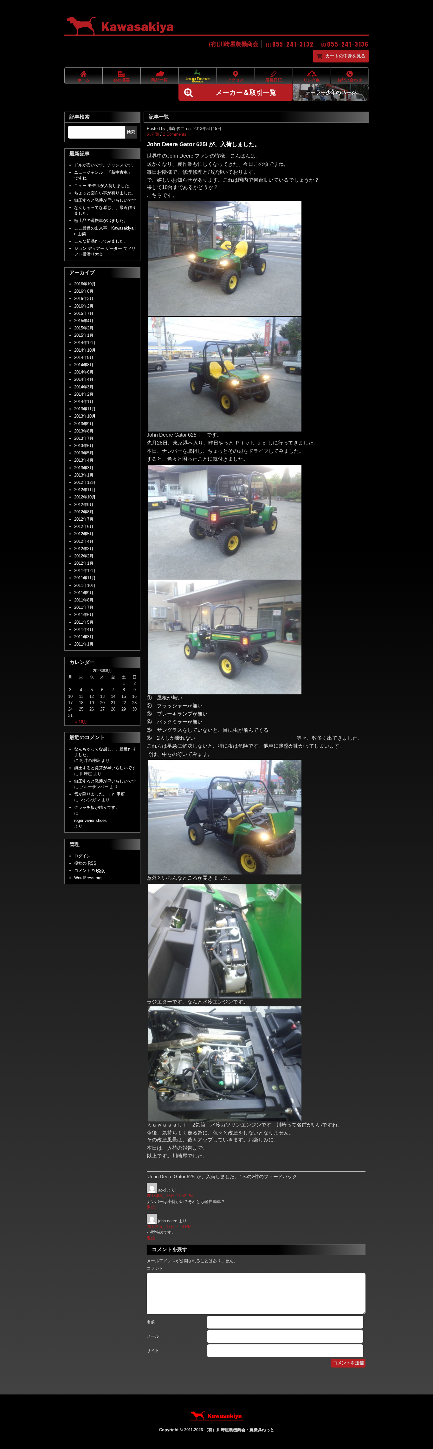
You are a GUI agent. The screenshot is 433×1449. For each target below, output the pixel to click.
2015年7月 (84, 313)
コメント (155, 1268)
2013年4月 (84, 460)
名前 (151, 1322)
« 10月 (81, 721)
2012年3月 (84, 548)
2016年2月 (84, 306)
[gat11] (225, 691)
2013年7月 (84, 438)
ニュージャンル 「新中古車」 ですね (105, 175)
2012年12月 (85, 482)
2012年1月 (84, 563)
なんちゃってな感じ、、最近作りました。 (105, 210)
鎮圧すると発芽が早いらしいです (105, 200)
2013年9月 (84, 423)
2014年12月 (85, 342)
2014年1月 (84, 401)
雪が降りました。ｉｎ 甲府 (99, 794)
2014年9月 (84, 357)
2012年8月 (84, 512)
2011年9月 (84, 592)
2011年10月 (85, 585)
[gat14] (225, 995)
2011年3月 (84, 636)
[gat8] (225, 312)
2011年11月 (85, 577)
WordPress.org (87, 877)
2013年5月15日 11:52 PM (170, 1195)
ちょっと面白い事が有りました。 (105, 193)
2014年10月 (85, 350)
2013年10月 (85, 416)
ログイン (82, 856)
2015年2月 (84, 328)
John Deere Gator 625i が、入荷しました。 (203, 144)
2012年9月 (84, 504)
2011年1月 (84, 644)
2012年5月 (84, 533)
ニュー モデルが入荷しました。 (103, 185)
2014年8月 (84, 364)
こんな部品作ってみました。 (101, 241)
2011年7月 (84, 607)
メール (153, 1336)
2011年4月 (84, 629)
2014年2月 (84, 394)
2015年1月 (84, 335)
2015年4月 (84, 320)
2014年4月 (84, 379)
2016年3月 (84, 298)
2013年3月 (84, 467)
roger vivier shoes (90, 820)
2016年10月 (85, 284)
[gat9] (225, 428)
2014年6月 (84, 372)
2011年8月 (84, 600)
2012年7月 (84, 519)
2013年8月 (84, 431)
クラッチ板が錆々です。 (97, 807)
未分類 (153, 134)
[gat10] (225, 576)
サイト (153, 1350)
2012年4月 (84, 541)
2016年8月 (84, 291)
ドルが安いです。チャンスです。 (105, 165)
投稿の (85, 863)
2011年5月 (84, 622)
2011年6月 (84, 614)
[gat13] (225, 871)
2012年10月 (85, 497)
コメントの (89, 870)
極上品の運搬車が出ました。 (101, 220)
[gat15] (225, 1118)
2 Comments (174, 134)
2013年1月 (84, 475)
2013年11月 (85, 408)
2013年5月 (84, 453)
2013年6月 (84, 445)
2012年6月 (84, 526)
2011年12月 (85, 570)
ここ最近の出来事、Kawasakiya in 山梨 (105, 231)
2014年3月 (84, 387)
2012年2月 (84, 556)
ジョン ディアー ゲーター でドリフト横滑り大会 (105, 251)
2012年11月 (85, 489)
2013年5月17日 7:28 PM (169, 1226)
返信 (151, 1207)
